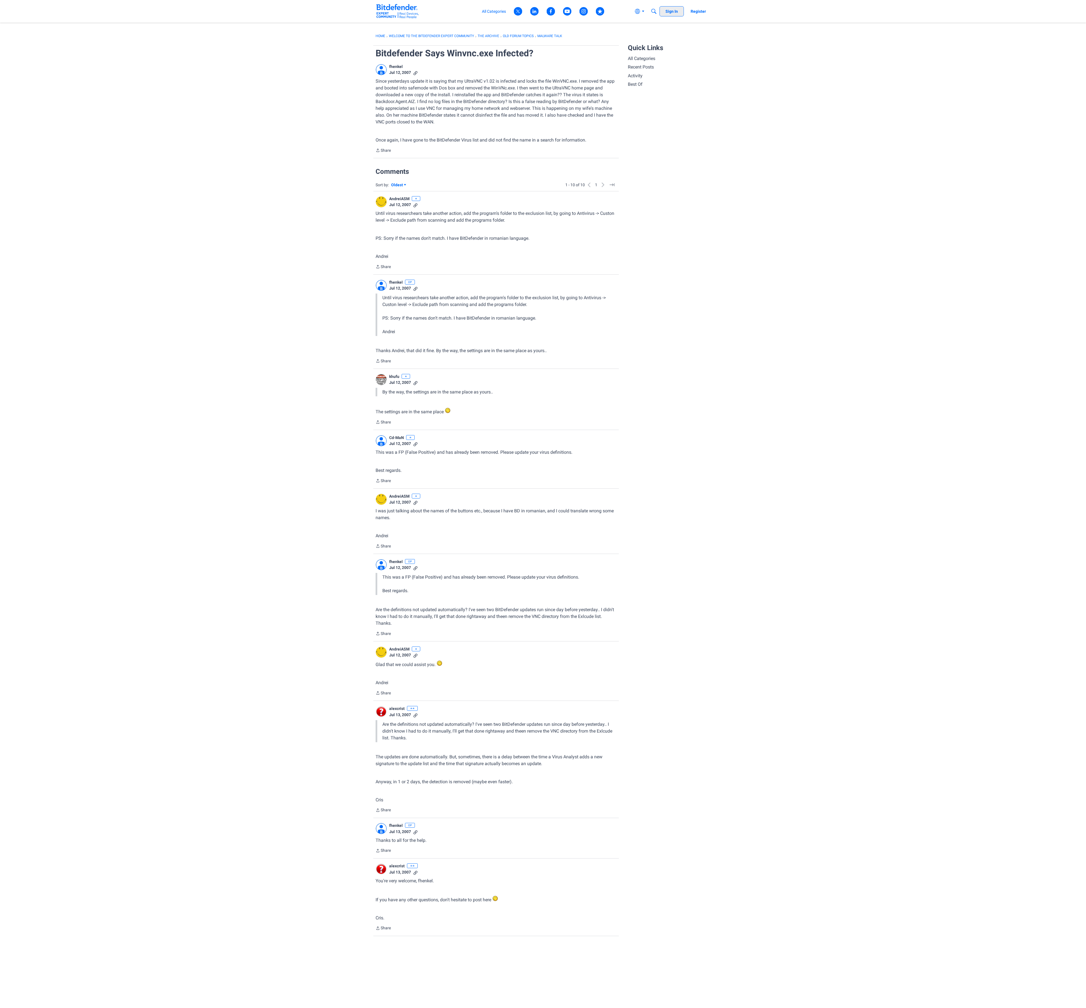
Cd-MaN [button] (396, 437)
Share (383, 151)
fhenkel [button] (396, 66)
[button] (381, 69)
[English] (397, 11)
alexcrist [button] (397, 708)
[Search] (654, 11)
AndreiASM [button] (399, 198)
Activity (635, 75)
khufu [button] (394, 376)
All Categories (641, 58)
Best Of (635, 84)
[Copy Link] (415, 73)
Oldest (397, 185)
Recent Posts (641, 67)
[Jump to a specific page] (612, 184)
